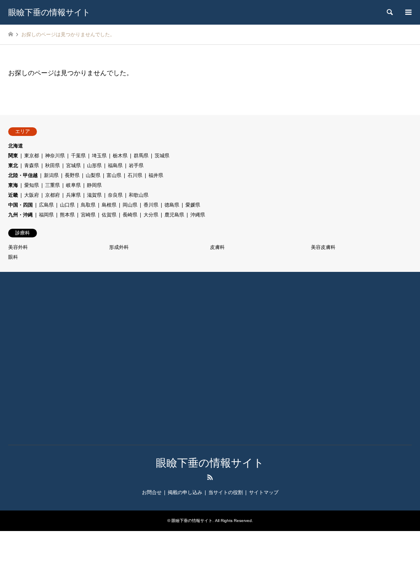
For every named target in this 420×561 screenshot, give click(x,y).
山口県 (67, 205)
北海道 (15, 146)
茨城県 (162, 156)
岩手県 (136, 165)
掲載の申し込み (185, 492)
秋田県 (52, 165)
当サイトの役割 (225, 492)
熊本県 (67, 215)
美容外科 (18, 247)
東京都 (31, 156)
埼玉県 (99, 156)
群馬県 (141, 156)
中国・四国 (20, 205)
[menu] (407, 12)
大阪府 (31, 195)
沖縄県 (197, 215)
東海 (13, 185)
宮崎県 (88, 215)
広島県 (46, 205)
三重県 (52, 185)
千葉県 (78, 156)
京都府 (52, 195)
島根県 (109, 205)
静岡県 (94, 185)
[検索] (389, 12)
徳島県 (171, 205)
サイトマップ (263, 492)
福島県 (115, 165)
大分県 (151, 215)
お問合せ (152, 492)
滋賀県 (94, 195)
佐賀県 (109, 215)
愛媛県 (192, 205)
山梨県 (93, 175)
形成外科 (119, 247)
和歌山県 (138, 195)
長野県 (72, 175)
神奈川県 (55, 156)
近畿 (13, 195)
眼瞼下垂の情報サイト (210, 463)
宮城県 (73, 165)
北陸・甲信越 (23, 175)
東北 (13, 165)
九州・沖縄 (20, 215)
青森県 (31, 165)
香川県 (151, 205)
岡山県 (130, 205)
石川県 (135, 175)
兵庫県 (73, 195)
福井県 (155, 175)
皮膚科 (217, 247)
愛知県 (31, 185)
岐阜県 (73, 185)
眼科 (13, 257)
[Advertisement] (59, 364)
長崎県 (130, 215)
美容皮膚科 (323, 247)
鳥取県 (88, 205)
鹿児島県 (174, 215)
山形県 (94, 165)
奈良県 (115, 195)
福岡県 (46, 215)
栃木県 (120, 156)
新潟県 (51, 175)
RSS (210, 477)
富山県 (114, 175)
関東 (13, 156)
